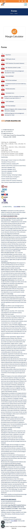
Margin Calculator (14, 36)
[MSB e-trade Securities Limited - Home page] (3, 4)
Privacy (9, 161)
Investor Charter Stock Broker (8, 178)
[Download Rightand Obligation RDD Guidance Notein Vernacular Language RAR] (2, 110)
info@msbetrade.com (8, 129)
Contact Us (15, 160)
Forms (13, 161)
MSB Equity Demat (10, 59)
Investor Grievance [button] (16, 180)
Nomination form (10, 93)
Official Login (4, 160)
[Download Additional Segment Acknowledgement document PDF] (2, 114)
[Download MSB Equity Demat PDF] (3, 55)
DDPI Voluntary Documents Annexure (15, 63)
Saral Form (8, 54)
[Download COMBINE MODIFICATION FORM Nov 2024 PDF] (2, 84)
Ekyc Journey (4, 182)
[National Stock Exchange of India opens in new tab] (4, 186)
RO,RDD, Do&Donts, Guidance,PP (9, 163)
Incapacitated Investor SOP (15, 182)
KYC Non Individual (10, 105)
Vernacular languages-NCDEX (9, 171)
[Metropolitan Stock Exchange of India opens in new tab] (3, 191)
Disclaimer (4, 161)
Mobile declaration (10, 88)
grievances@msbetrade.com (8, 503)
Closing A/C (16, 176)
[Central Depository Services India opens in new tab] (4, 202)
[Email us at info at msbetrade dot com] (2, 1)
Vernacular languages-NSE (8, 167)
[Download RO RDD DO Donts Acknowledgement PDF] (2, 71)
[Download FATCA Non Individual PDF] (3, 80)
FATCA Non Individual (11, 80)
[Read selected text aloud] (3, 526)
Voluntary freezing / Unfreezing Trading (11, 174)
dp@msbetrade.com (8, 133)
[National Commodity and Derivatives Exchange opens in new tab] (4, 197)
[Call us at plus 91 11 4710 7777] (5, 1)
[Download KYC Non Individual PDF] (3, 106)
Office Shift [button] (22, 160)
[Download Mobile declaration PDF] (3, 89)
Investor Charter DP (6, 180)
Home (11, 13)
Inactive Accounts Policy (19, 165)
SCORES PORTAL (7, 206)
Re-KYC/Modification (6, 176)
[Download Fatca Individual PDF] (3, 76)
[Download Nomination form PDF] (3, 93)
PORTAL (23, 206)
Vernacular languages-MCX (8, 169)
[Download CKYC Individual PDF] (3, 101)
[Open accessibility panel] (3, 522)
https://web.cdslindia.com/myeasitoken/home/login (14, 494)
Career (10, 160)
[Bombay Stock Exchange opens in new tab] (4, 189)
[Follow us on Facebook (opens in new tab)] (19, 1)
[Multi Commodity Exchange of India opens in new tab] (4, 194)
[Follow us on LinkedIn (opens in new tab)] (22, 1)
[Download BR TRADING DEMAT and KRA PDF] (3, 67)
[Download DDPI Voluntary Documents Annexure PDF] (3, 63)
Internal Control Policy (7, 165)
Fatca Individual (9, 76)
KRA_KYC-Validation (6, 173)
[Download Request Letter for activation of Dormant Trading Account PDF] (2, 97)
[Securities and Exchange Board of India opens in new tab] (4, 200)
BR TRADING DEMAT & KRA (13, 67)
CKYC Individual (10, 101)
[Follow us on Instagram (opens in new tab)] (25, 1)
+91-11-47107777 (7, 131)
